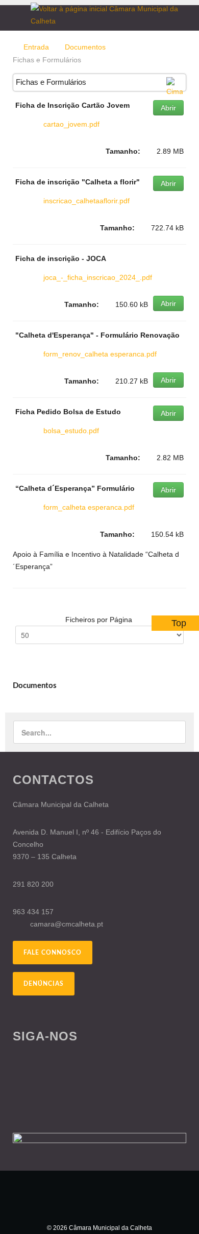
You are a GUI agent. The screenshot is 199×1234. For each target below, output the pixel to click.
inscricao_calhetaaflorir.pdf (86, 201)
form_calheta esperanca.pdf (88, 507)
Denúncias (43, 984)
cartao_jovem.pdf (71, 124)
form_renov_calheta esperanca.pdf (100, 354)
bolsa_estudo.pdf (71, 430)
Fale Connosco (52, 953)
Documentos (85, 47)
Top (178, 623)
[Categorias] (174, 87)
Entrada (36, 47)
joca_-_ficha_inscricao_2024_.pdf (97, 277)
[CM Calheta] (99, 1196)
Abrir (168, 108)
